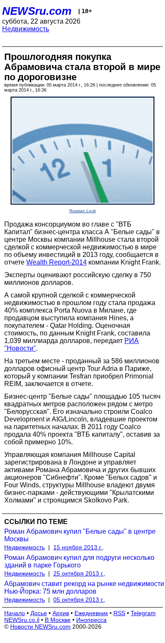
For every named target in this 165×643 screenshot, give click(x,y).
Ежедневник (91, 613)
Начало (14, 613)
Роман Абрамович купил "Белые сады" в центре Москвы (80, 535)
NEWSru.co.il (21, 619)
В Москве (58, 619)
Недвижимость (25, 28)
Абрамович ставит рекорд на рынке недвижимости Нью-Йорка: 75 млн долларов (84, 587)
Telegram (143, 613)
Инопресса (91, 619)
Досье (38, 613)
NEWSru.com (37, 11)
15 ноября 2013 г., (78, 547)
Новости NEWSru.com (40, 626)
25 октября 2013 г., (79, 573)
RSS (119, 613)
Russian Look (82, 210)
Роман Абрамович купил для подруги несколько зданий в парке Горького (79, 561)
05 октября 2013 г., (79, 599)
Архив (60, 613)
